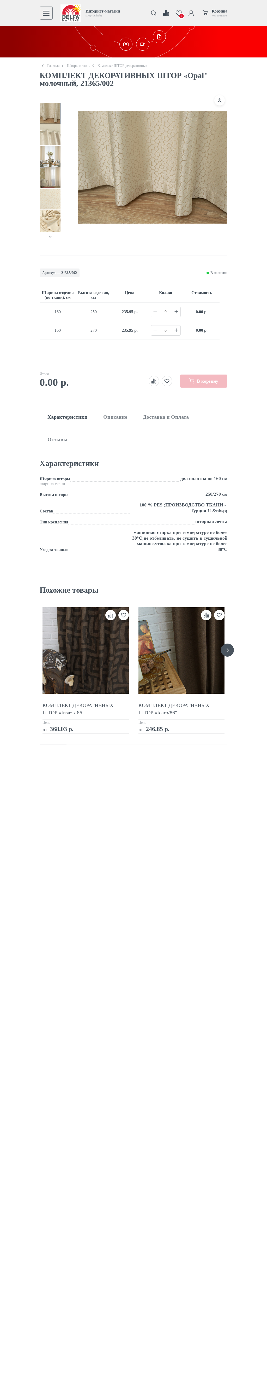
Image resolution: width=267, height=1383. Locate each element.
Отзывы (57, 439)
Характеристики (67, 417)
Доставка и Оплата (166, 417)
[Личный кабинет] (191, 13)
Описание (115, 417)
